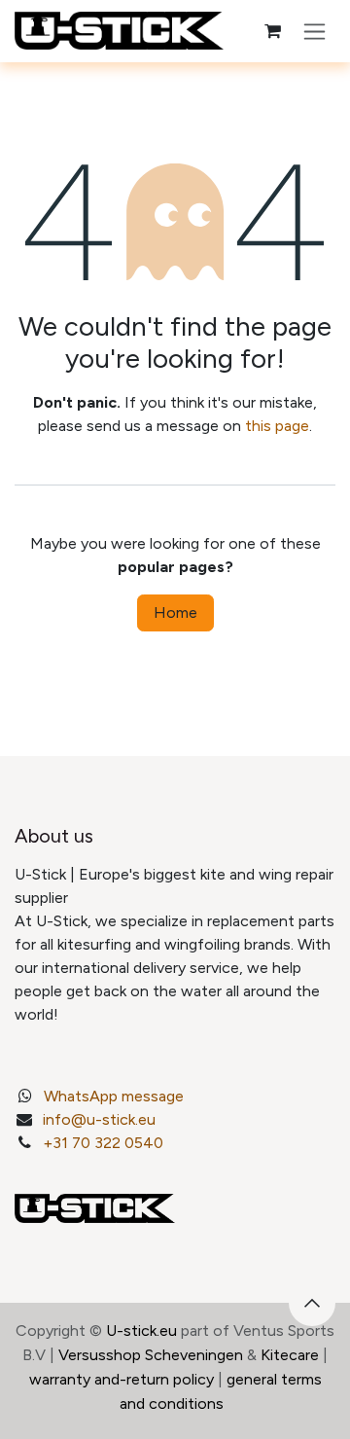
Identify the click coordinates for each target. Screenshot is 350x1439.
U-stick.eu (141, 1330)
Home (175, 612)
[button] (312, 1302)
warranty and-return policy (121, 1379)
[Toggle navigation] (314, 31)
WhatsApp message (114, 1096)
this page (277, 425)
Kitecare (290, 1355)
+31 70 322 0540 (103, 1142)
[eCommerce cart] (272, 31)
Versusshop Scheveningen (150, 1355)
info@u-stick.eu (99, 1119)
